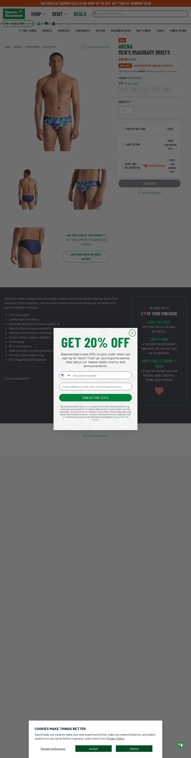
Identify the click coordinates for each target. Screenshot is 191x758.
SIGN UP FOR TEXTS (95, 398)
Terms (95, 419)
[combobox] (65, 375)
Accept (93, 748)
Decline (134, 748)
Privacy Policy (120, 417)
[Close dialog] (132, 333)
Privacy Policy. (116, 738)
